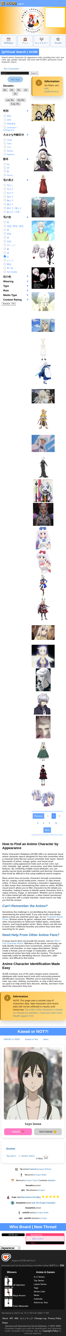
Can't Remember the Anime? (25, 906)
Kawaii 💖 (18, 1131)
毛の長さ (16, 179)
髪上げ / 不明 (12, 212)
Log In (20, 4)
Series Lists (39, 1291)
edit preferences (51, 90)
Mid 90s (21, 100)
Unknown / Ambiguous (10, 128)
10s (25, 90)
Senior (9, 151)
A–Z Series (39, 1277)
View (33, 1243)
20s (15, 94)
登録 (62, 1265)
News (36, 1295)
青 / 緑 (9, 268)
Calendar (38, 1299)
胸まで (9, 200)
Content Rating (16, 299)
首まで (9, 193)
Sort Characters (11, 68)
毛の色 (16, 217)
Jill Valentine (18, 1285)
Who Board (20, 1227)
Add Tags (15, 79)
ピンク (9, 260)
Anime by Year (41, 1302)
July (6, 1277)
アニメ (25, 43)
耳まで (9, 189)
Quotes (10, 1148)
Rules (5, 1323)
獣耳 (16, 159)
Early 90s (15, 104)
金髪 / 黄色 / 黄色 (14, 226)
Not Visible (11, 272)
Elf (7, 168)
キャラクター (41, 43)
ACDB (11, 3)
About (5, 1318)
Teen (9, 143)
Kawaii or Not (31, 1039)
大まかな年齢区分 (16, 134)
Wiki (16, 1318)
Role (16, 290)
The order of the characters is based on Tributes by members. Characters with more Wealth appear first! (37, 1012)
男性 (8, 116)
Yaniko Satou (28, 1155)
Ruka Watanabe (20, 1306)
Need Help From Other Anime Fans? (30, 935)
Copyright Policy (50, 1331)
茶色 (8, 234)
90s (12, 90)
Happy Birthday (45, 1169)
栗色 (8, 264)
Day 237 (9, 1298)
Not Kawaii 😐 (48, 1131)
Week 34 (9, 1287)
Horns (9, 175)
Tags (36, 1288)
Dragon (42, 1190)
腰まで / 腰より (14, 208)
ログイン (53, 1265)
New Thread (45, 1227)
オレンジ (11, 245)
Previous (38, 816)
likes (39, 1158)
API (11, 1318)
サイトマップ (26, 1318)
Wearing (16, 281)
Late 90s (10, 100)
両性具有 (11, 123)
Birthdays (8, 43)
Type (16, 286)
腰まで (9, 204)
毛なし (9, 185)
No (8, 164)
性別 (16, 110)
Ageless (10, 154)
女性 (8, 120)
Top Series (39, 1280)
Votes (46, 1039)
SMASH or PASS (12, 1039)
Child (9, 140)
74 (56, 823)
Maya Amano (19, 1295)
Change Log (40, 1318)
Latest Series (40, 1284)
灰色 (8, 241)
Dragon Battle (41, 1175)
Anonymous (36, 1235)
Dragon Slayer (32, 1180)
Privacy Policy (54, 1318)
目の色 (16, 276)
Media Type (16, 295)
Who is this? (38, 1238)
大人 (8, 147)
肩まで (9, 196)
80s (5, 90)
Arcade (58, 43)
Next (47, 830)
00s (18, 90)
